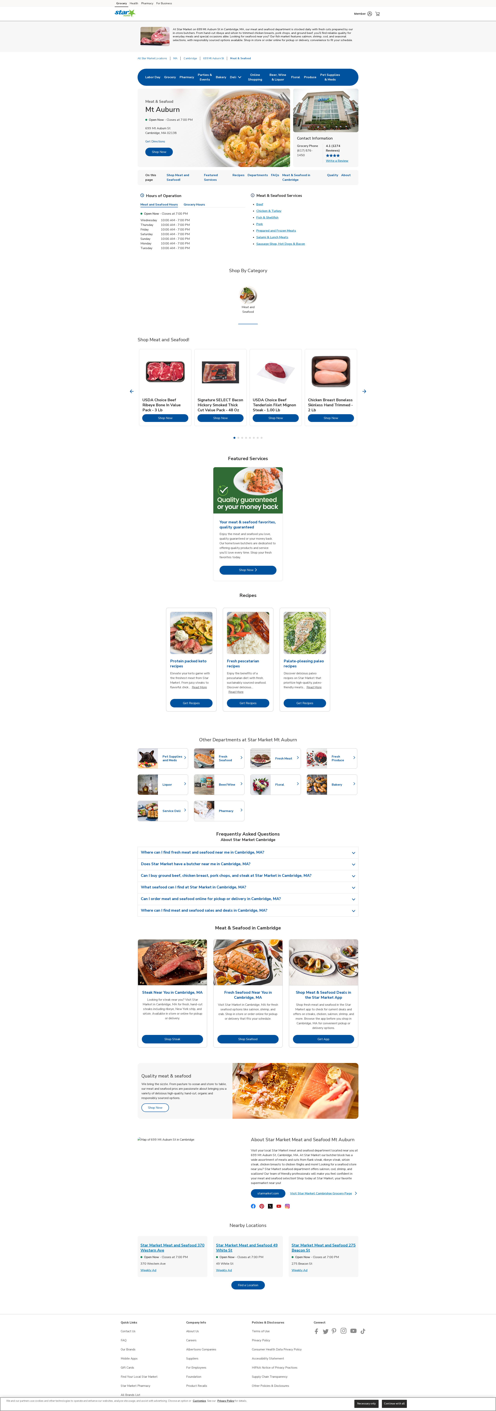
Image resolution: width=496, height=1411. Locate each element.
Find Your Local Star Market (139, 1377)
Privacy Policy (261, 1340)
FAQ (124, 1340)
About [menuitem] (346, 175)
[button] (363, 14)
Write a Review (337, 161)
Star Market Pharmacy (135, 1386)
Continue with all (394, 1403)
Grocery (121, 3)
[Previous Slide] (132, 391)
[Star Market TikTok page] (363, 1333)
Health (134, 3)
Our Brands (128, 1349)
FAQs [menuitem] (275, 175)
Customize (199, 1401)
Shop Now (159, 152)
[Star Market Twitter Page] (326, 1333)
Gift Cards (127, 1368)
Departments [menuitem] (258, 175)
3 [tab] (242, 438)
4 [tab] (246, 438)
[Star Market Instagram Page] (344, 1333)
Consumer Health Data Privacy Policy (277, 1349)
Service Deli (173, 811)
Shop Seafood (258, 1039)
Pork (259, 224)
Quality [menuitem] (332, 175)
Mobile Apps (129, 1358)
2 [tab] (238, 438)
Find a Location (251, 1285)
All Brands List (130, 1395)
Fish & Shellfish (267, 217)
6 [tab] (254, 438)
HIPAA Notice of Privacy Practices (274, 1368)
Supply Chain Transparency (270, 1377)
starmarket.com (271, 1193)
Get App (336, 1039)
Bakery (342, 784)
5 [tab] (250, 438)
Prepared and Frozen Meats (276, 231)
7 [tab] (258, 438)
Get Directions (155, 141)
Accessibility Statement (268, 1358)
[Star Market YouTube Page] (353, 1333)
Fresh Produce (342, 758)
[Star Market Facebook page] (317, 1333)
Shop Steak (183, 1039)
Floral (286, 784)
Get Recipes (198, 703)
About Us (192, 1331)
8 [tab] (262, 438)
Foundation (193, 1377)
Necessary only (366, 1403)
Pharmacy (147, 3)
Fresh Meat (286, 758)
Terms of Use (261, 1331)
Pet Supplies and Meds (173, 758)
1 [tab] (234, 438)
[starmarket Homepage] (125, 13)
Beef (259, 204)
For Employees (196, 1368)
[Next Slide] (364, 391)
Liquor (173, 784)
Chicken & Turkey (268, 211)
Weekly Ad (148, 1270)
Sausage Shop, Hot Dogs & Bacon (280, 244)
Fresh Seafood (230, 758)
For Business (164, 3)
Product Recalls (196, 1386)
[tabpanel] (165, 387)
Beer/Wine (230, 784)
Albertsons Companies (201, 1349)
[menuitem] (152, 77)
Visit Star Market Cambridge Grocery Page (323, 1194)
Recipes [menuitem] (238, 175)
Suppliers (192, 1358)
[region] (248, 1404)
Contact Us (128, 1331)
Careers (191, 1340)
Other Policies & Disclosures (270, 1386)
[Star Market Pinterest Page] (334, 1333)
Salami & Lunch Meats (272, 237)
